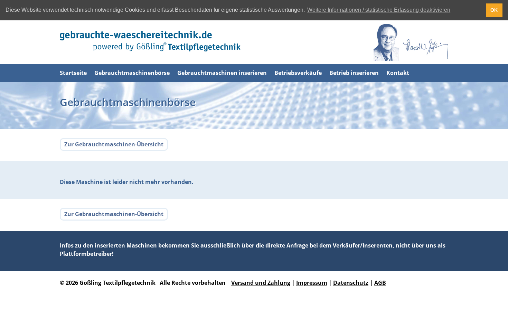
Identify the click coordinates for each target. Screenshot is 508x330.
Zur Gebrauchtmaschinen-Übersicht (113, 144)
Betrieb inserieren (354, 73)
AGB (380, 283)
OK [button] (494, 10)
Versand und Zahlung (260, 283)
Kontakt (397, 73)
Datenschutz (350, 283)
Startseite (73, 73)
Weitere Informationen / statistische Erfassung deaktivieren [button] (378, 10)
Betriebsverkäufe (298, 73)
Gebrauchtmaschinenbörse (132, 73)
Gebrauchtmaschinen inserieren (222, 73)
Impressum (311, 283)
